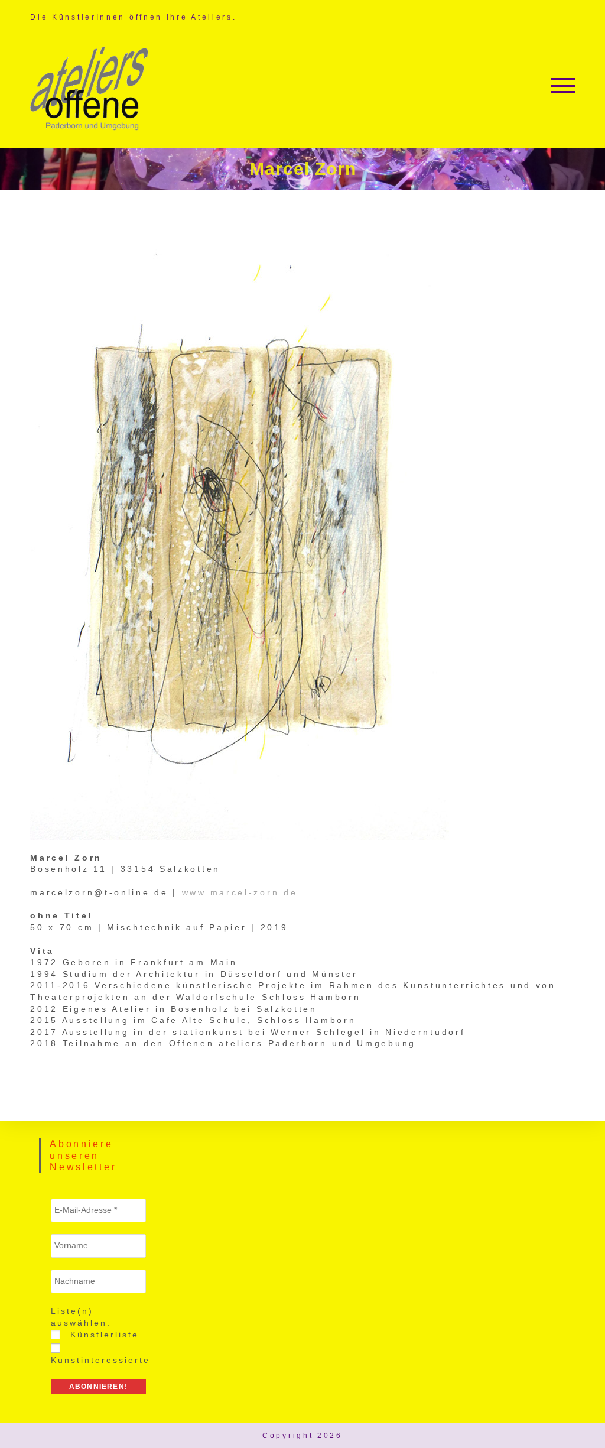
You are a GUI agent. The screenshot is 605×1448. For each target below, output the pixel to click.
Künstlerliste (102, 1334)
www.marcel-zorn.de (240, 892)
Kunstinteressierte (100, 1360)
